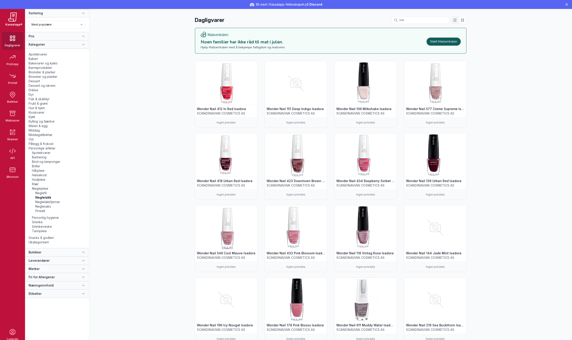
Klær (35, 184)
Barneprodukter (40, 68)
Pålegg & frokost (41, 144)
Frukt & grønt (38, 103)
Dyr (31, 94)
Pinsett (40, 211)
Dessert (34, 81)
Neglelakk (43, 197)
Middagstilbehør (41, 135)
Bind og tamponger (46, 162)
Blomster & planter (42, 72)
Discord (315, 4)
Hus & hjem (37, 108)
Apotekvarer (38, 54)
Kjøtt (32, 117)
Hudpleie (38, 179)
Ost (31, 139)
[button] (226, 94)
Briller (36, 166)
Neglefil (41, 193)
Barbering (39, 157)
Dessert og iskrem (42, 85)
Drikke (33, 90)
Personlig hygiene (45, 217)
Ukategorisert (39, 242)
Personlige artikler (42, 148)
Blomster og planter (43, 77)
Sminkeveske (42, 226)
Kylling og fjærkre (42, 121)
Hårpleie (38, 170)
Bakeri (33, 59)
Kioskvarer (36, 112)
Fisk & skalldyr (39, 99)
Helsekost (39, 175)
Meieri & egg (38, 126)
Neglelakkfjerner (47, 202)
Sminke (37, 222)
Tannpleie (39, 231)
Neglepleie (40, 188)
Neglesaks (43, 206)
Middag (34, 130)
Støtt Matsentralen (443, 41)
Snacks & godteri (41, 238)
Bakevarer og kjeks (43, 63)
